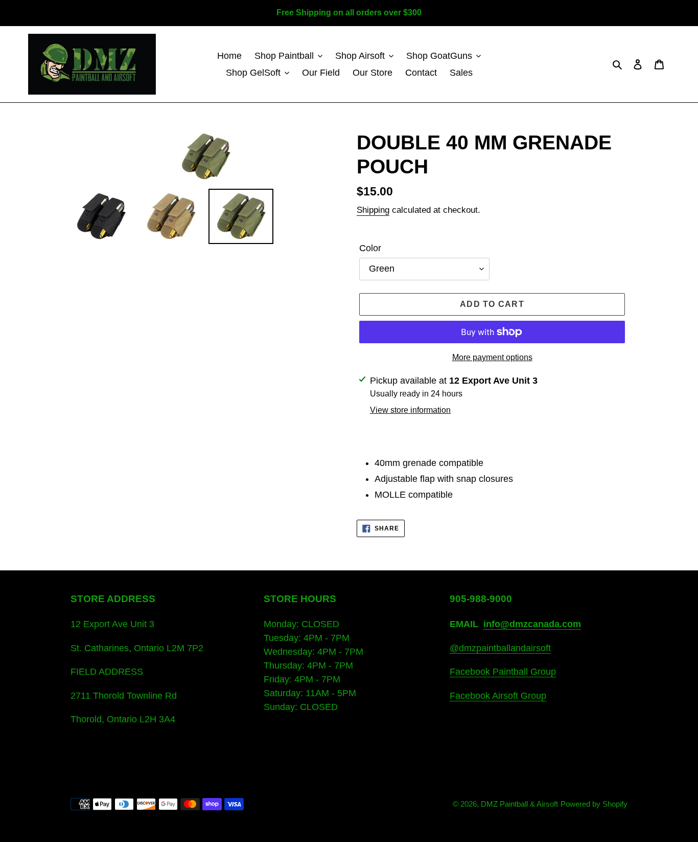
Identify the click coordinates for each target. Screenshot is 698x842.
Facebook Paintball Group (503, 672)
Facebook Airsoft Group (498, 696)
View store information (410, 410)
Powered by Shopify (594, 804)
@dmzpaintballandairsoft (500, 648)
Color (370, 248)
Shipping (373, 210)
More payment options (492, 357)
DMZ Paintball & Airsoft (519, 804)
